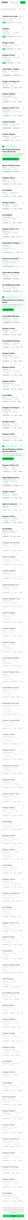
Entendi (13, 1216)
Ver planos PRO (7, 309)
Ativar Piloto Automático (10, 159)
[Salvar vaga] (23, 16)
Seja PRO (23, 2)
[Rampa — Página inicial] (4, 2)
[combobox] (20, 9)
